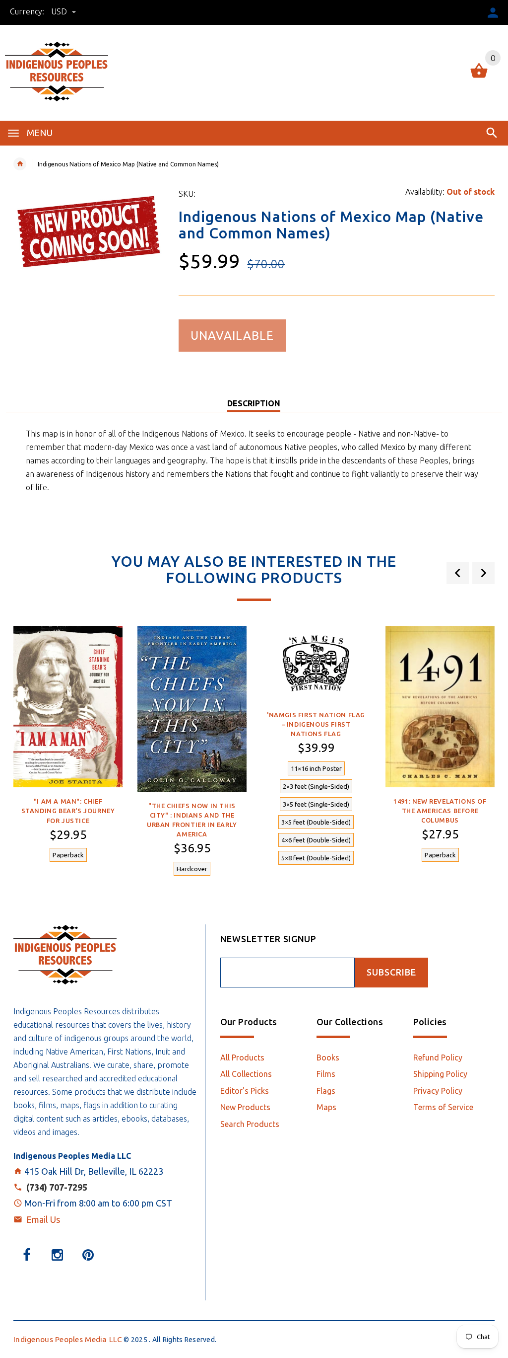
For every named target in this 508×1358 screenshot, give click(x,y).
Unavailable (232, 335)
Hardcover (192, 868)
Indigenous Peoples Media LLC (67, 1339)
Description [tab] (253, 403)
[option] (68, 750)
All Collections (246, 1073)
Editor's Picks (244, 1090)
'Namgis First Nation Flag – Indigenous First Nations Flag (316, 724)
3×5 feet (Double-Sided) (316, 822)
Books (328, 1057)
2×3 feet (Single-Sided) (316, 786)
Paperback (68, 854)
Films (326, 1073)
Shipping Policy (440, 1073)
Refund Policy (437, 1057)
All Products (242, 1057)
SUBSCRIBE (391, 972)
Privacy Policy (437, 1090)
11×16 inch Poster (316, 768)
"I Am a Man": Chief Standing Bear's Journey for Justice (68, 811)
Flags (326, 1090)
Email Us (43, 1219)
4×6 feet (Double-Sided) (316, 839)
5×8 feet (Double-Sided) (316, 857)
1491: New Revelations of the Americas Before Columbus (439, 811)
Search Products (249, 1124)
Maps (326, 1107)
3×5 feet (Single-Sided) (316, 804)
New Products (245, 1107)
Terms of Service (443, 1107)
